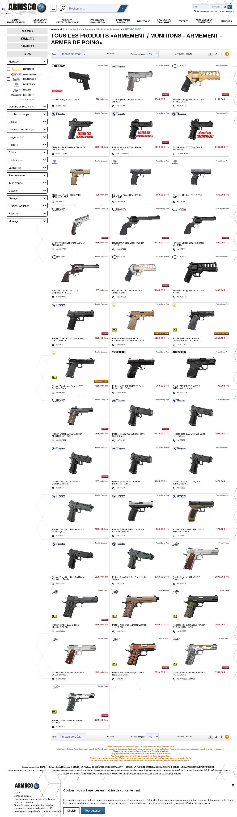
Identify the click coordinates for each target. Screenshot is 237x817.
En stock (110, 54)
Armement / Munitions (39, 21)
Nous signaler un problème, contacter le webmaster (39, 811)
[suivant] (227, 54)
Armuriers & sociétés (173, 770)
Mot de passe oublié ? (224, 11)
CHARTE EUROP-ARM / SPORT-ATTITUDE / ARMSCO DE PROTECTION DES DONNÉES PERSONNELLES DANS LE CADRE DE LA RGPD (119, 774)
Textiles (183, 21)
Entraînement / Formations (204, 21)
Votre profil (88, 770)
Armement (114, 29)
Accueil (70, 29)
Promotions (27, 46)
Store (79, 29)
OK (122, 8)
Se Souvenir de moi (205, 11)
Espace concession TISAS (33, 767)
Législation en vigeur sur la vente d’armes (35, 799)
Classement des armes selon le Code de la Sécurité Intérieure (140, 751)
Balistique (143, 21)
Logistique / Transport (164, 21)
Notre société (201, 770)
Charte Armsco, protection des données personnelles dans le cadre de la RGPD (33, 806)
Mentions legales (22, 796)
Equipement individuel (123, 21)
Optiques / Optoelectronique (67, 21)
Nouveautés (27, 38)
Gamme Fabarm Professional (66, 770)
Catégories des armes (220, 770)
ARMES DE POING (132, 29)
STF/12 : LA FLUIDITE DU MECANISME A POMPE (148, 767)
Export (189, 770)
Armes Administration (16, 21)
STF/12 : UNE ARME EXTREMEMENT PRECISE (193, 767)
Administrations (153, 770)
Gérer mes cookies (23, 802)
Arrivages (27, 31)
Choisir (71, 810)
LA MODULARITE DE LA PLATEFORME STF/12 (29, 770)
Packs (27, 54)
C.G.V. (17, 792)
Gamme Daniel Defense (59, 767)
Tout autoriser (93, 810)
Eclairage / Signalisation (97, 21)
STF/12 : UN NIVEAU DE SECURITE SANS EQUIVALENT (98, 767)
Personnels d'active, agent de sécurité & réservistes (119, 770)
